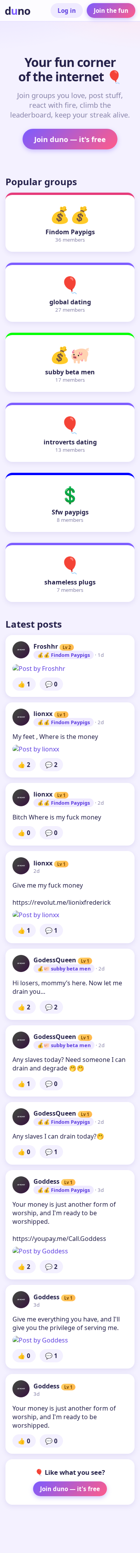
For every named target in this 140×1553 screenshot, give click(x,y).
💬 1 (51, 930)
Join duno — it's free (70, 139)
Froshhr (45, 646)
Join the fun (111, 10)
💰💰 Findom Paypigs (63, 654)
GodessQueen (54, 960)
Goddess (46, 1181)
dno (17, 11)
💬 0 (51, 684)
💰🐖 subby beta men (64, 968)
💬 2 (51, 765)
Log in (67, 10)
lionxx (42, 713)
